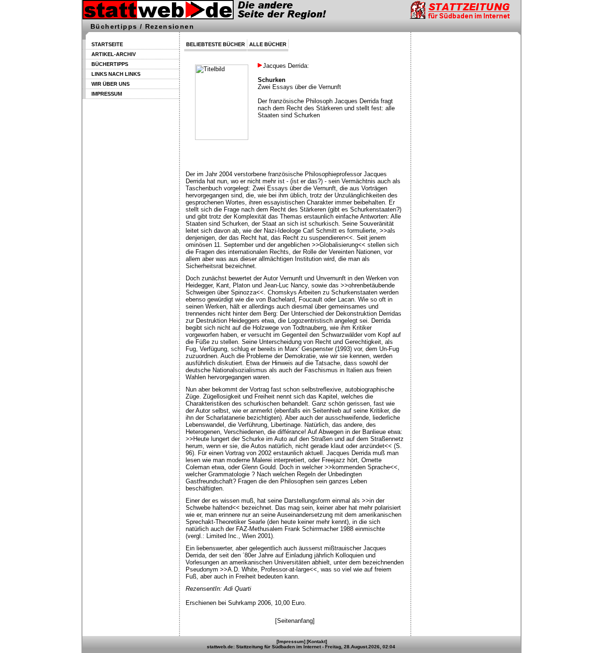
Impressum (106, 94)
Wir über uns (110, 84)
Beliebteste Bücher (215, 44)
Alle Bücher (267, 44)
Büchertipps (109, 64)
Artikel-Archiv (113, 54)
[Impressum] (291, 641)
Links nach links (115, 74)
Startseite (107, 44)
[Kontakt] (317, 641)
